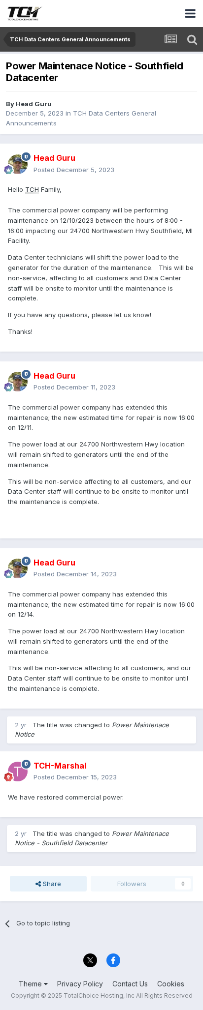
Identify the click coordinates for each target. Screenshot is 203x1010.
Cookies (170, 984)
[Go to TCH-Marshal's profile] (18, 771)
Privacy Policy (80, 984)
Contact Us (130, 984)
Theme (31, 984)
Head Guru (34, 104)
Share (51, 884)
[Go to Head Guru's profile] (18, 164)
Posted (74, 170)
